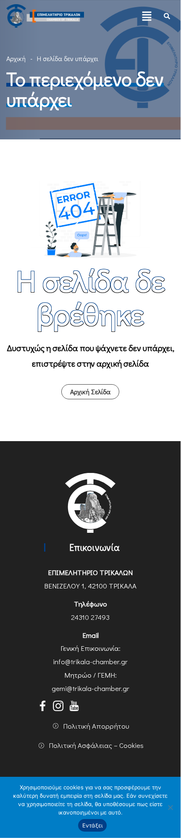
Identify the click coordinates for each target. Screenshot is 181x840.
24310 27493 (90, 617)
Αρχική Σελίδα (90, 391)
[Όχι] (170, 807)
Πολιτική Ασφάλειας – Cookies (96, 745)
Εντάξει (92, 825)
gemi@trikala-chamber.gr (90, 688)
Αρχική (16, 58)
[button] (147, 16)
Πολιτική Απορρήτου (96, 726)
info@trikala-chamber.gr (90, 661)
